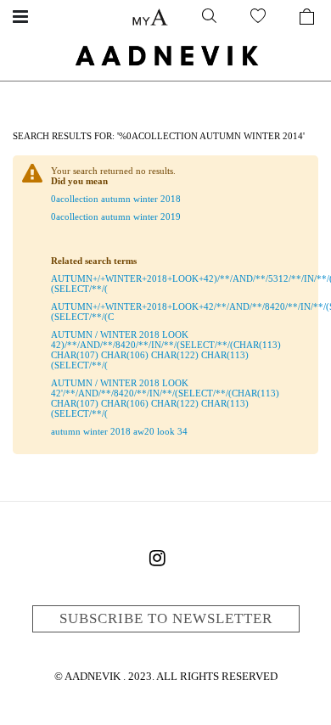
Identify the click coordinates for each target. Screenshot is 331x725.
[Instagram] (157, 561)
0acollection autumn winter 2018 (116, 199)
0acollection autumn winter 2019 (116, 216)
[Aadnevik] (165, 55)
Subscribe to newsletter (165, 618)
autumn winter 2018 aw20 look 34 (119, 431)
